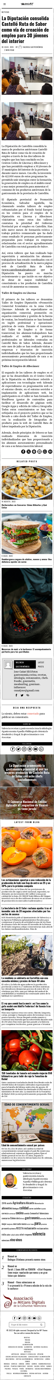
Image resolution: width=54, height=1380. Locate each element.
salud (13, 1235)
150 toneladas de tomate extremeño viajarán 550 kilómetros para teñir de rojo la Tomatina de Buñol (27, 1076)
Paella (32, 1224)
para (37, 1223)
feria (22, 1218)
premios (44, 1224)
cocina (20, 1212)
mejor (4, 1223)
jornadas (43, 1218)
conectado (33, 713)
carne (31, 1208)
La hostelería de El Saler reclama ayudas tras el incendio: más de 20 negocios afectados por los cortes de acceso (26, 911)
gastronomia (32, 1217)
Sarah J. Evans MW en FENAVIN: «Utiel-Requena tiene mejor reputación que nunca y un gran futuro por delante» (29, 1272)
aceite (9, 1203)
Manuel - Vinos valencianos (20, 1282)
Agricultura (19, 1203)
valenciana (6, 1240)
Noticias (5, 12)
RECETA (19, 1228)
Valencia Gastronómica (33, 47)
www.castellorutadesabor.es (18, 269)
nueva (24, 1223)
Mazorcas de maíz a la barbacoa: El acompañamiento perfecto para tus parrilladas (26, 650)
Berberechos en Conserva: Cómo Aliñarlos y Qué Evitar (24, 506)
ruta (4, 1234)
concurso (6, 1218)
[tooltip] (23, 452)
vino (12, 1239)
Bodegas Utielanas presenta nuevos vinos (26, 1259)
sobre (17, 1234)
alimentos (7, 1208)
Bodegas (15, 1208)
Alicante (30, 1203)
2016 (4, 1203)
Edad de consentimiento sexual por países (23, 1145)
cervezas (12, 1213)
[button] (41, 1324)
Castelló (43, 1208)
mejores (10, 1224)
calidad (23, 1207)
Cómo (13, 1218)
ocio (28, 1224)
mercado (17, 1223)
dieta (18, 1218)
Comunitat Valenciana (39, 1213)
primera (13, 1228)
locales (49, 1218)
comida (26, 1213)
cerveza (5, 1213)
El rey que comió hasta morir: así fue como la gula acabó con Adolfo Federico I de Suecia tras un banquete (26, 1006)
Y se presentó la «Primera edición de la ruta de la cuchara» (29, 1287)
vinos (19, 1239)
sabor (8, 1234)
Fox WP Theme (42, 1330)
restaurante (30, 1228)
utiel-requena (26, 1234)
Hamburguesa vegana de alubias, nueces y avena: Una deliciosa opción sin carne (27, 560)
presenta (6, 1228)
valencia (38, 1233)
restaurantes (42, 1228)
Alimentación (39, 1203)
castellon (37, 1208)
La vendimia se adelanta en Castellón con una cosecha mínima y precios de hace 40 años (25, 979)
